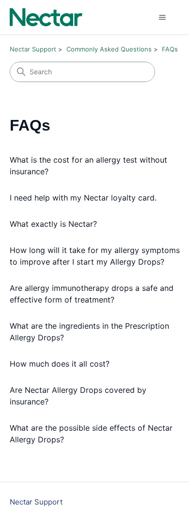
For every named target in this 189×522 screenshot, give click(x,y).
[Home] (46, 17)
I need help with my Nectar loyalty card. (83, 197)
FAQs (170, 49)
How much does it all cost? (60, 364)
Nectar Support (33, 49)
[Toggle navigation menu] (162, 17)
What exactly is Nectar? (53, 224)
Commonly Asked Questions (109, 49)
